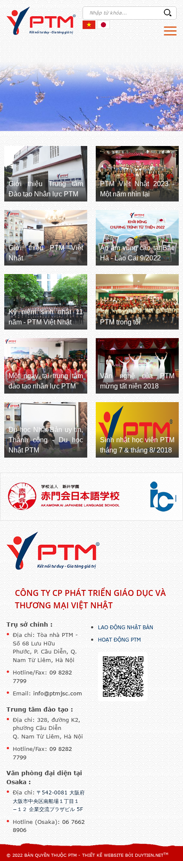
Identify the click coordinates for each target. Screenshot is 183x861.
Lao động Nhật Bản (125, 627)
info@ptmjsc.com (57, 693)
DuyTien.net (149, 855)
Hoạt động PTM (119, 639)
